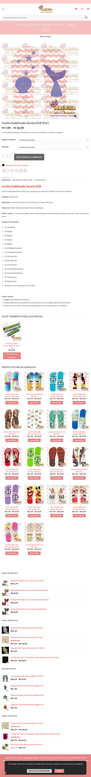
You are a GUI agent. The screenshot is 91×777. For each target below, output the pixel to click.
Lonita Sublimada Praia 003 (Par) (34, 395)
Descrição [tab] (6, 180)
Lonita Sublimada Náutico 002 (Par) (79, 433)
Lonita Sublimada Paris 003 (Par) (11, 433)
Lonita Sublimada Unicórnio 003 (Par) (34, 433)
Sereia (71, 25)
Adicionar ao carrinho (29, 157)
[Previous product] (47, 29)
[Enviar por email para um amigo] (17, 171)
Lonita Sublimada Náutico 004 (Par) (34, 470)
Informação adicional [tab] (22, 180)
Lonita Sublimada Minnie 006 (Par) (79, 508)
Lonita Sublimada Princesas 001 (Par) (12, 546)
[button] (3, 9)
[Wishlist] (76, 8)
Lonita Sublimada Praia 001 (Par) (56, 433)
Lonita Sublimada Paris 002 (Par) (79, 470)
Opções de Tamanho (8, 140)
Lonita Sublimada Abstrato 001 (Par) (57, 470)
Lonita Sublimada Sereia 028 (21, 186)
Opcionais (5, 147)
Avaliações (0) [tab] (40, 180)
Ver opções (11, 402)
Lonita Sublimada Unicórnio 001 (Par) (12, 395)
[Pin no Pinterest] (21, 171)
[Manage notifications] (4, 773)
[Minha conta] (82, 8)
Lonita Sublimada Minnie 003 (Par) (34, 508)
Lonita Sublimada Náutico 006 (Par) (11, 508)
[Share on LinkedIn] (25, 171)
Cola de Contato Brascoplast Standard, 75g (12, 345)
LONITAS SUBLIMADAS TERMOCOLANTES (40, 25)
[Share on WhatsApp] (4, 171)
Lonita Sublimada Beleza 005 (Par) (56, 508)
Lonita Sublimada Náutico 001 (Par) (56, 395)
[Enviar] (86, 17)
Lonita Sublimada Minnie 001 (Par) (11, 470)
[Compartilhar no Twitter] (12, 171)
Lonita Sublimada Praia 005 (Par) (34, 546)
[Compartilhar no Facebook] (8, 171)
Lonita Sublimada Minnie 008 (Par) (79, 395)
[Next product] (43, 29)
